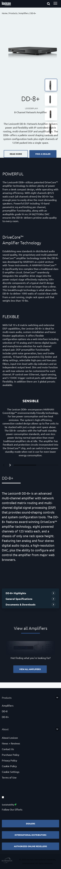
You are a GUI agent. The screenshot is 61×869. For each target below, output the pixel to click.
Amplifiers (24, 13)
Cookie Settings (10, 771)
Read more (16, 154)
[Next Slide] (10, 465)
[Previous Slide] (3, 465)
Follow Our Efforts (12, 809)
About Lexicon (10, 737)
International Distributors (30, 835)
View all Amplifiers (30, 669)
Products (13, 13)
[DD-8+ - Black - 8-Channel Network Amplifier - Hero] (30, 48)
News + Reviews (11, 743)
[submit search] (51, 4)
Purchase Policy (10, 754)
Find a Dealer (43, 154)
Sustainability (8, 804)
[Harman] (7, 861)
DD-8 (5, 711)
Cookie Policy (9, 766)
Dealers (30, 823)
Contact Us (8, 749)
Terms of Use (9, 777)
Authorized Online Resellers (30, 846)
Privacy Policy (9, 760)
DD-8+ (5, 716)
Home (4, 13)
